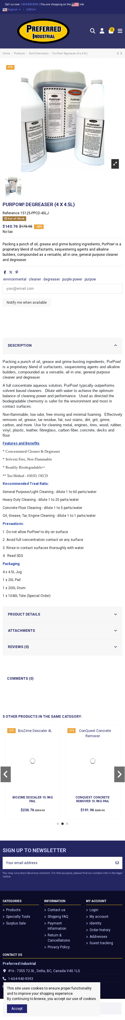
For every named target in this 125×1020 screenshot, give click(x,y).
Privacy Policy (59, 947)
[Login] (102, 31)
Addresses (98, 937)
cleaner (35, 279)
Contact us (56, 910)
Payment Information (57, 926)
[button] (58, 824)
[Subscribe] (117, 863)
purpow (90, 279)
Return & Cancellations (59, 937)
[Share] (5, 272)
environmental (14, 279)
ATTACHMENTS (21, 631)
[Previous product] (118, 53)
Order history (100, 930)
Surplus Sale (16, 923)
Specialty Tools (18, 917)
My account (99, 917)
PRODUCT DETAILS (24, 614)
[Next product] (121, 53)
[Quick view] (53, 736)
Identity (95, 923)
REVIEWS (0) (18, 647)
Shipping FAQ (58, 917)
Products (13, 910)
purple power (72, 279)
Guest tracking (101, 943)
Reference (11, 213)
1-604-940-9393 (30, 4)
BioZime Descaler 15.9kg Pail (32, 799)
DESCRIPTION (20, 345)
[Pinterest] (16, 272)
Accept (17, 1009)
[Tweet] (10, 272)
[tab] (62, 346)
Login (94, 910)
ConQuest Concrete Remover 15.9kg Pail (93, 799)
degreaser (51, 279)
